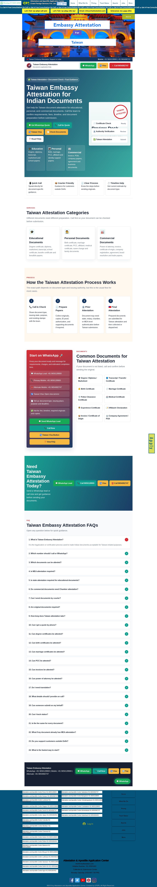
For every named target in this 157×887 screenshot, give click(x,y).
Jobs (123, 830)
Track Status (123, 816)
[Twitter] (77, 880)
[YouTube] (83, 880)
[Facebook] (71, 880)
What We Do (123, 801)
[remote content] (78, 421)
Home (123, 794)
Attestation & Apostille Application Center (86, 860)
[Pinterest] (88, 880)
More (124, 837)
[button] (83, 3)
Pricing (123, 808)
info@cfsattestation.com (85, 864)
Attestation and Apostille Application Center (48, 1)
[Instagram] (94, 880)
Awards (123, 823)
